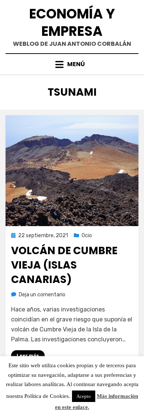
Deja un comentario (42, 294)
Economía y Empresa (72, 22)
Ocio (87, 235)
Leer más (28, 355)
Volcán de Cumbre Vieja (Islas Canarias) (64, 265)
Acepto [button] (83, 396)
